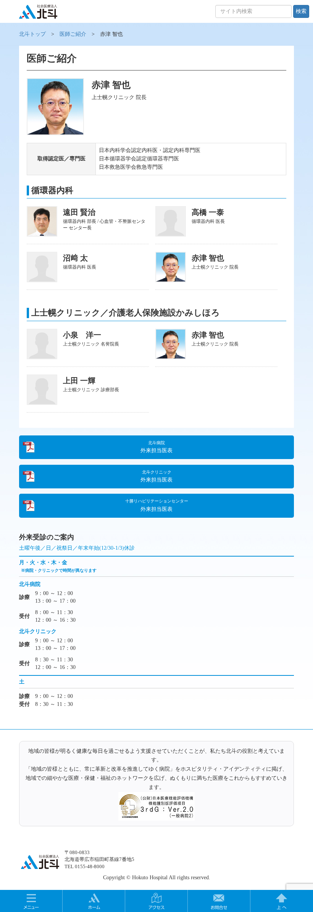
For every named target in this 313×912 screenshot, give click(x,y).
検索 (301, 11)
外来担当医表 (156, 447)
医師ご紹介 (73, 34)
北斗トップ (32, 34)
